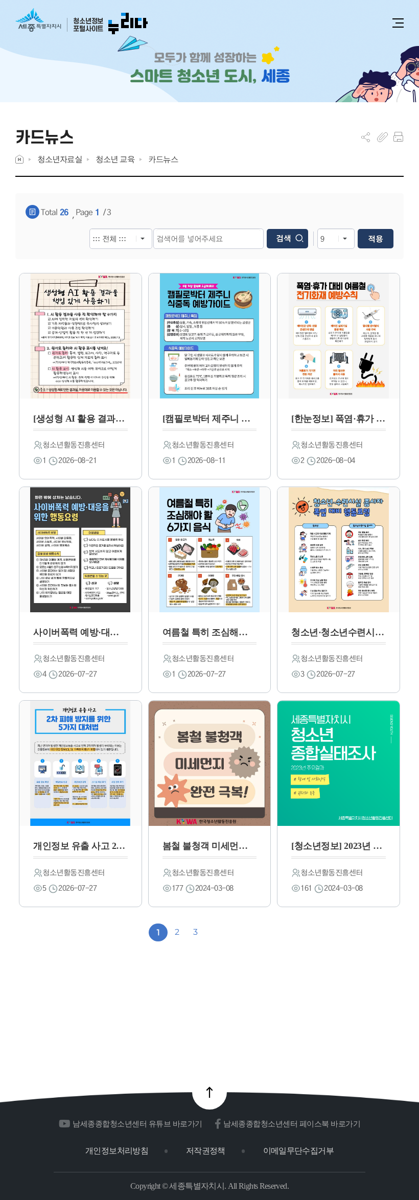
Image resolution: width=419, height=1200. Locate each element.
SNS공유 (365, 137)
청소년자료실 (59, 159)
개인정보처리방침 (116, 1150)
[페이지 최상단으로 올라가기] (209, 1092)
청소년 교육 (115, 159)
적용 (375, 238)
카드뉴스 (163, 159)
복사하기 (382, 137)
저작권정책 (205, 1150)
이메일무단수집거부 (298, 1150)
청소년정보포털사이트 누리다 (81, 22)
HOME (19, 159)
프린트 (398, 137)
